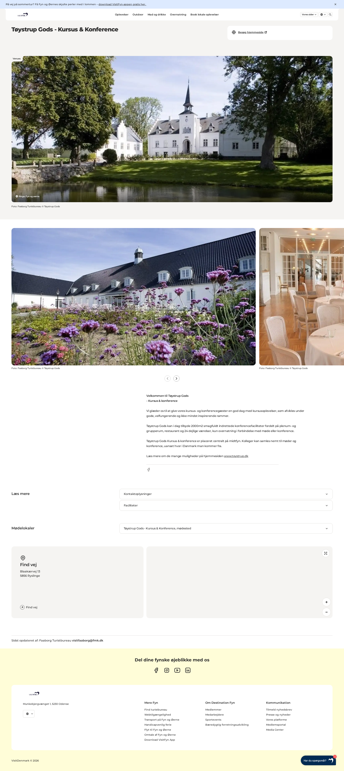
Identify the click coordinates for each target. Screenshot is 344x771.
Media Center (275, 729)
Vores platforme (276, 719)
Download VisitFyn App (159, 739)
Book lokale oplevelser (204, 14)
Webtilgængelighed (157, 714)
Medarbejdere (214, 714)
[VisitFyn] (34, 693)
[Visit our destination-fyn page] (188, 670)
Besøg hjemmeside (251, 32)
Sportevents (213, 719)
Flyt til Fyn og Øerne (157, 729)
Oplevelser (121, 14)
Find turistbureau (155, 709)
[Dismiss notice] (335, 4)
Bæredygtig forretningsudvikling (227, 724)
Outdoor (138, 14)
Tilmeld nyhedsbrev (279, 709)
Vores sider (308, 14)
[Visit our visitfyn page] (167, 670)
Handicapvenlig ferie (157, 724)
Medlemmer (213, 709)
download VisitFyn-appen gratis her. (122, 4)
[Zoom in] (326, 602)
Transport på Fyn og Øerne (161, 719)
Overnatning (178, 14)
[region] (239, 582)
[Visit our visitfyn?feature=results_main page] (177, 670)
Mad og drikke (157, 14)
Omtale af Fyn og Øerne (160, 734)
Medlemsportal (276, 724)
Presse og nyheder (278, 714)
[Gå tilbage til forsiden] (22, 14)
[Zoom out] (326, 612)
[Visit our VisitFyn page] (156, 670)
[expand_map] (326, 553)
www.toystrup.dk (236, 456)
